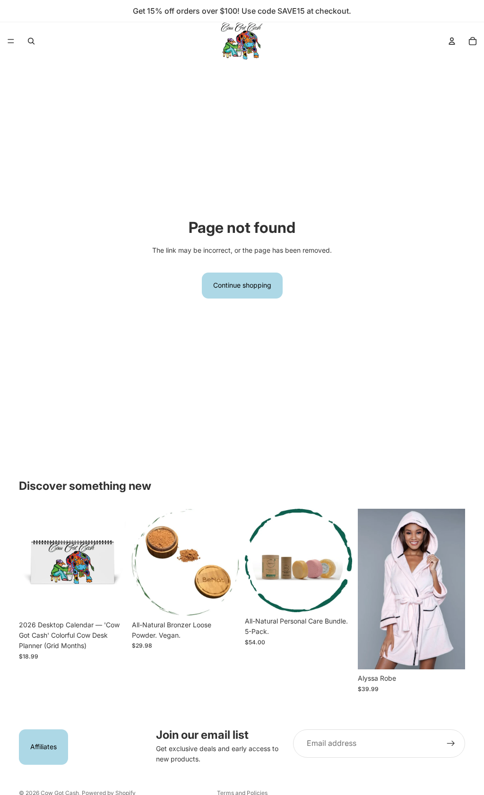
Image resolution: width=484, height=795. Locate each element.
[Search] (31, 41)
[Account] (451, 41)
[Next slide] (115, 562)
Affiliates (43, 747)
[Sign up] (451, 743)
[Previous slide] (29, 562)
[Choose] (450, 654)
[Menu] (11, 41)
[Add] (111, 601)
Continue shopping (242, 285)
